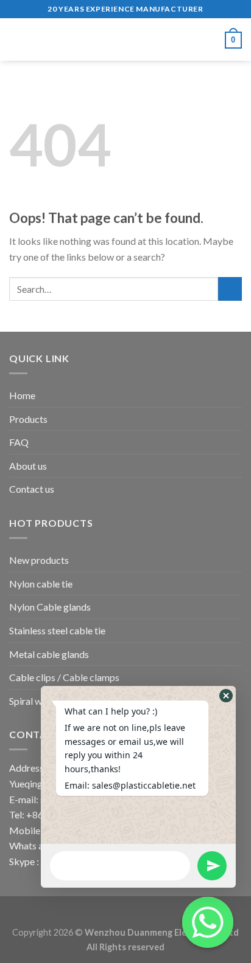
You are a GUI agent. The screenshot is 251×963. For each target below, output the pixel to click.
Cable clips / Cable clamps (64, 677)
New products (39, 560)
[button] (226, 695)
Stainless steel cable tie (57, 630)
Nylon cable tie (40, 583)
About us (28, 465)
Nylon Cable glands (50, 606)
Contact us (31, 489)
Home (22, 395)
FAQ (19, 442)
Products (28, 419)
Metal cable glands (49, 654)
